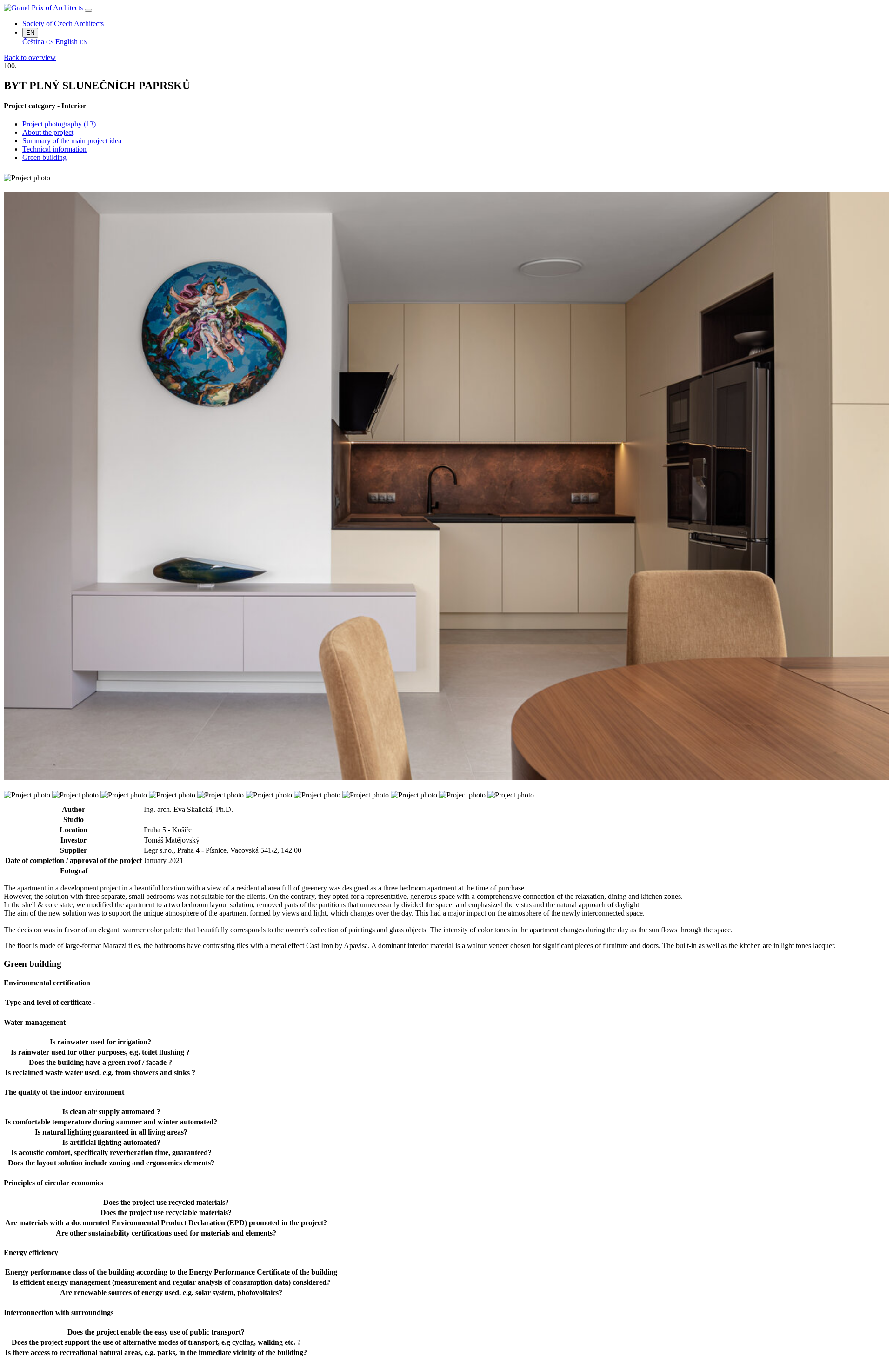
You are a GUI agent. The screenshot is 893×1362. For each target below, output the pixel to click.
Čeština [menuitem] (37, 42)
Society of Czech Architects (63, 23)
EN (30, 32)
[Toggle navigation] (88, 10)
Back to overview (30, 57)
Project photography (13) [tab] (59, 124)
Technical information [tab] (54, 149)
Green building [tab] (44, 157)
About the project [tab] (47, 132)
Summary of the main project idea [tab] (71, 141)
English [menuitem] (71, 42)
